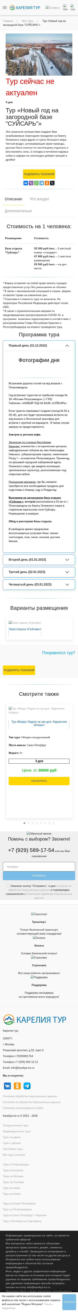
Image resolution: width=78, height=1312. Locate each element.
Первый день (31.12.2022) (28, 345)
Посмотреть (39, 781)
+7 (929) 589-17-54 (31, 850)
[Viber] (31, 183)
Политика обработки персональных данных (30, 1096)
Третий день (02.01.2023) (27, 572)
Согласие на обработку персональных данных (32, 1102)
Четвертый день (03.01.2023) (30, 584)
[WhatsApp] (36, 183)
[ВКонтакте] (25, 183)
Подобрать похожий (39, 174)
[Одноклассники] (47, 183)
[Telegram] (41, 183)
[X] (52, 183)
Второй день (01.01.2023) (27, 559)
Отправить (39, 875)
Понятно (69, 1302)
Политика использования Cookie (23, 1107)
